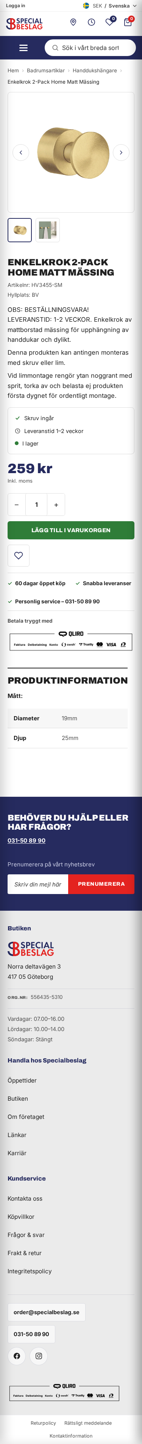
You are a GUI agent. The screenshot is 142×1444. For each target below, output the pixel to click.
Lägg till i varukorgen (71, 530)
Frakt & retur (25, 1253)
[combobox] (90, 47)
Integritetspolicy (30, 1271)
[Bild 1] (20, 230)
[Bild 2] (48, 230)
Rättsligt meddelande (88, 1423)
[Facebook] (17, 1356)
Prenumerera (101, 884)
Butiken (18, 1098)
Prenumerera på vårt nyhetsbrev (51, 864)
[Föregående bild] (20, 152)
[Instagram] (39, 1356)
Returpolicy (43, 1423)
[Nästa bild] (121, 152)
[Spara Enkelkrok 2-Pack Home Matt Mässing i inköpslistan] (19, 556)
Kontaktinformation (71, 1436)
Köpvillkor (21, 1216)
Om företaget (26, 1116)
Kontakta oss (25, 1198)
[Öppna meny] (21, 47)
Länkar (17, 1135)
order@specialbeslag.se (47, 1312)
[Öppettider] (91, 24)
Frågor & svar (26, 1234)
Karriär (17, 1153)
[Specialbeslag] (21, 23)
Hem (13, 70)
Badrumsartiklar (46, 70)
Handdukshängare (95, 70)
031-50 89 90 (26, 840)
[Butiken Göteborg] (73, 24)
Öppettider (22, 1080)
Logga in (15, 5)
